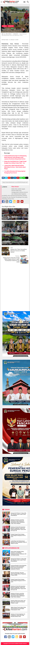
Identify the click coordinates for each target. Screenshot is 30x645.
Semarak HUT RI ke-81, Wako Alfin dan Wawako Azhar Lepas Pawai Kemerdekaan (18, 514)
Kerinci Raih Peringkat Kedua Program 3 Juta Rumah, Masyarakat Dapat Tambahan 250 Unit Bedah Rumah (18, 553)
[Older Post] (26, 256)
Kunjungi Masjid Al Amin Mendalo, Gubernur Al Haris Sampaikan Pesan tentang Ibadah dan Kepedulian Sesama (18, 567)
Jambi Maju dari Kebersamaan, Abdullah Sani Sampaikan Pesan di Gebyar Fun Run (19, 542)
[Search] (28, 2)
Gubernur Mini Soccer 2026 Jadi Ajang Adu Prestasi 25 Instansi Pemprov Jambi (18, 602)
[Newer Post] (4, 248)
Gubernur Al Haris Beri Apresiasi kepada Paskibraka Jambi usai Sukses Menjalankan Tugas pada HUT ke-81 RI (18, 529)
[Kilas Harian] (15, 630)
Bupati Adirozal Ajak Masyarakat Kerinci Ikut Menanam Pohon (14, 30)
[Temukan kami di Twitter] (10, 201)
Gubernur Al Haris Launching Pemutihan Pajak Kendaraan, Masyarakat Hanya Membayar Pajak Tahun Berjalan (18, 521)
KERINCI (4, 26)
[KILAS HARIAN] (15, 2)
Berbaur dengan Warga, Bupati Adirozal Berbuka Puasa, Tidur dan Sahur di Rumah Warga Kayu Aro (13, 242)
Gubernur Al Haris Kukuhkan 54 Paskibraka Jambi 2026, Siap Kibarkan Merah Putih (18, 615)
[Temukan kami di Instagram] (7, 201)
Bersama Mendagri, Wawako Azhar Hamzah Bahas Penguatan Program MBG (18, 574)
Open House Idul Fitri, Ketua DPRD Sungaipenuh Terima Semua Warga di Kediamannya (12, 230)
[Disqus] (15, 286)
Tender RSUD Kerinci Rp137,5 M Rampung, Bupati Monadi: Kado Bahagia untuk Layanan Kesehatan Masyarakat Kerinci (15, 157)
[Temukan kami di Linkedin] (14, 201)
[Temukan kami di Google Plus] (18, 201)
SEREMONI (10, 26)
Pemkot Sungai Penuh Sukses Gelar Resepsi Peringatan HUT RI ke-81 (18, 535)
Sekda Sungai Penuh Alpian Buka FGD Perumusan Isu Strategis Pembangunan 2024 (18, 608)
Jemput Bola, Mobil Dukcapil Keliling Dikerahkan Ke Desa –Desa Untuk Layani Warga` (15, 167)
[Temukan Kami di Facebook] (3, 201)
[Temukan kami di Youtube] (22, 201)
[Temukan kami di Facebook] (5, 637)
